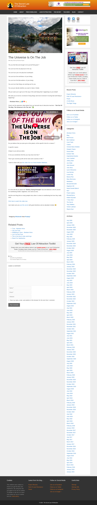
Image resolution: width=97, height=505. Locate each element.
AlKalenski (18, 216)
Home (15, 12)
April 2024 (69, 259)
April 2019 (69, 398)
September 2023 (71, 276)
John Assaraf (70, 165)
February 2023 (71, 292)
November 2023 (71, 271)
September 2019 (71, 386)
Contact (80, 12)
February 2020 (71, 375)
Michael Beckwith (72, 183)
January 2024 (70, 266)
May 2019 (69, 395)
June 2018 (70, 416)
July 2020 (69, 363)
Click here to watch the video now (17, 201)
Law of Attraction (45, 12)
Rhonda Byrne (71, 195)
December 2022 (71, 296)
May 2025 (69, 236)
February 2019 (71, 402)
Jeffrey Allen (70, 160)
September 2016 (71, 453)
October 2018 (70, 412)
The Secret (57, 12)
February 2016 (71, 467)
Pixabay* (27, 216)
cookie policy (15, 496)
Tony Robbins (70, 204)
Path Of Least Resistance (74, 96)
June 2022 (70, 310)
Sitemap (74, 484)
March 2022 (70, 317)
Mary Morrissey (71, 179)
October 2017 (70, 435)
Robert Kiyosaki (71, 197)
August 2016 (70, 455)
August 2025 (70, 232)
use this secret (24, 205)
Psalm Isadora (71, 193)
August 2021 (70, 333)
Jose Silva (70, 167)
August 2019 (70, 389)
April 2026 (69, 223)
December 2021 (71, 324)
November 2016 (71, 449)
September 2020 (71, 359)
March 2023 (70, 289)
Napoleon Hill (70, 186)
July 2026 (69, 220)
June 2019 (70, 393)
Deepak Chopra (71, 149)
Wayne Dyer (70, 209)
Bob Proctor (70, 137)
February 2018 (71, 425)
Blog (73, 12)
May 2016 (69, 460)
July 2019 (69, 391)
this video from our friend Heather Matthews (34, 162)
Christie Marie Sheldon (73, 147)
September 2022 (71, 303)
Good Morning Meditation (16, 257)
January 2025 (70, 241)
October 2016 (70, 451)
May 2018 (69, 418)
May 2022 (69, 312)
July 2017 (69, 437)
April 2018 (69, 421)
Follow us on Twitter (72, 117)
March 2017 (70, 442)
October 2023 (70, 273)
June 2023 (70, 282)
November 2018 (71, 409)
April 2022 (69, 315)
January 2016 (70, 469)
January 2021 (70, 349)
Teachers (66, 12)
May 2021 (69, 340)
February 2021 (71, 347)
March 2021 (70, 345)
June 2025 (70, 234)
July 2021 (69, 335)
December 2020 (71, 352)
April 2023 (69, 287)
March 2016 (70, 465)
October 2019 (70, 384)
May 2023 (69, 285)
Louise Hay (70, 174)
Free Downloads (31, 12)
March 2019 (70, 400)
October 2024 (70, 248)
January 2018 (70, 428)
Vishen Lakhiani (71, 207)
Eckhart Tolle (70, 154)
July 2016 (69, 458)
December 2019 (71, 379)
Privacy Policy (76, 489)
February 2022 (71, 319)
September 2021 (71, 331)
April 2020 (69, 370)
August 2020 (70, 361)
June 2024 (70, 255)
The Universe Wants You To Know (18, 259)
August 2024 (70, 250)
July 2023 (69, 280)
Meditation (70, 181)
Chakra (69, 144)
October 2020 (70, 356)
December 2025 (71, 227)
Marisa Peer (70, 177)
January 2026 (70, 225)
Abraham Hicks (71, 133)
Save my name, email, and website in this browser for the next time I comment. (32, 300)
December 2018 (71, 407)
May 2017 (69, 439)
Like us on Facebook (72, 114)
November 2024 (71, 246)
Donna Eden (70, 151)
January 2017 (70, 444)
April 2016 (69, 462)
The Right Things (71, 103)
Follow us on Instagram (73, 119)
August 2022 (70, 306)
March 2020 (70, 372)
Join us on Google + (72, 121)
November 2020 (71, 354)
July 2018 (69, 414)
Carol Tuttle (70, 142)
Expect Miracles (71, 94)
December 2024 (71, 243)
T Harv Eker (70, 200)
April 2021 (69, 342)
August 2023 (70, 278)
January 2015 (70, 472)
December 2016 (71, 446)
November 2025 (71, 229)
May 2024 (69, 257)
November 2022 (71, 299)
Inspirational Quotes (72, 156)
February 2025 (71, 239)
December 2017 (71, 430)
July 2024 (69, 252)
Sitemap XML (75, 487)
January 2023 (70, 294)
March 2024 (70, 262)
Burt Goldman (70, 140)
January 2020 (70, 377)
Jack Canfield (70, 158)
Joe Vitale (69, 163)
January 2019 (70, 405)
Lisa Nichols (70, 172)
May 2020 (69, 368)
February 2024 (71, 264)
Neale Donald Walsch (73, 188)
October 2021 (70, 329)
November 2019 (71, 382)
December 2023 (71, 269)
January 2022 (70, 322)
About (21, 12)
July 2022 (69, 308)
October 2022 (70, 301)
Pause (68, 98)
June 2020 (70, 366)
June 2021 (70, 338)
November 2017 (71, 432)
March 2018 (70, 423)
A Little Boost (70, 101)
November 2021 (71, 326)
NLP (68, 190)
